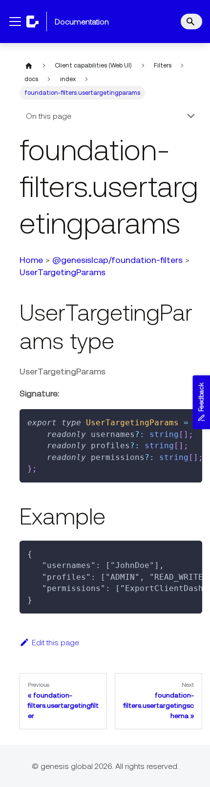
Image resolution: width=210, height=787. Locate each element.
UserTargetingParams (62, 272)
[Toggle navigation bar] (15, 21)
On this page (48, 115)
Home (31, 260)
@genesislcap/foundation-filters (117, 260)
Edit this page (55, 642)
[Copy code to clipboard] (190, 421)
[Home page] (29, 65)
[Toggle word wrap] (172, 421)
